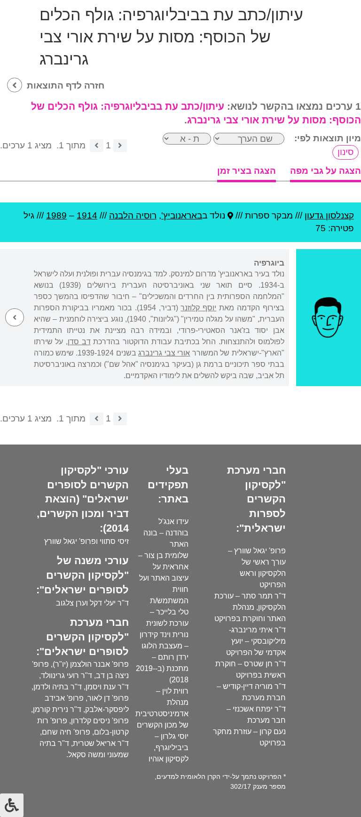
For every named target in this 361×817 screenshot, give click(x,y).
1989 (56, 215)
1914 (87, 215)
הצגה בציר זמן (246, 171)
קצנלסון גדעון (329, 215)
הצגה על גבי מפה (325, 171)
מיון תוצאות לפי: (327, 138)
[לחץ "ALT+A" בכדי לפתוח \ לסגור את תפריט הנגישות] (12, 805)
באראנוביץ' (181, 215)
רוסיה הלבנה (133, 215)
